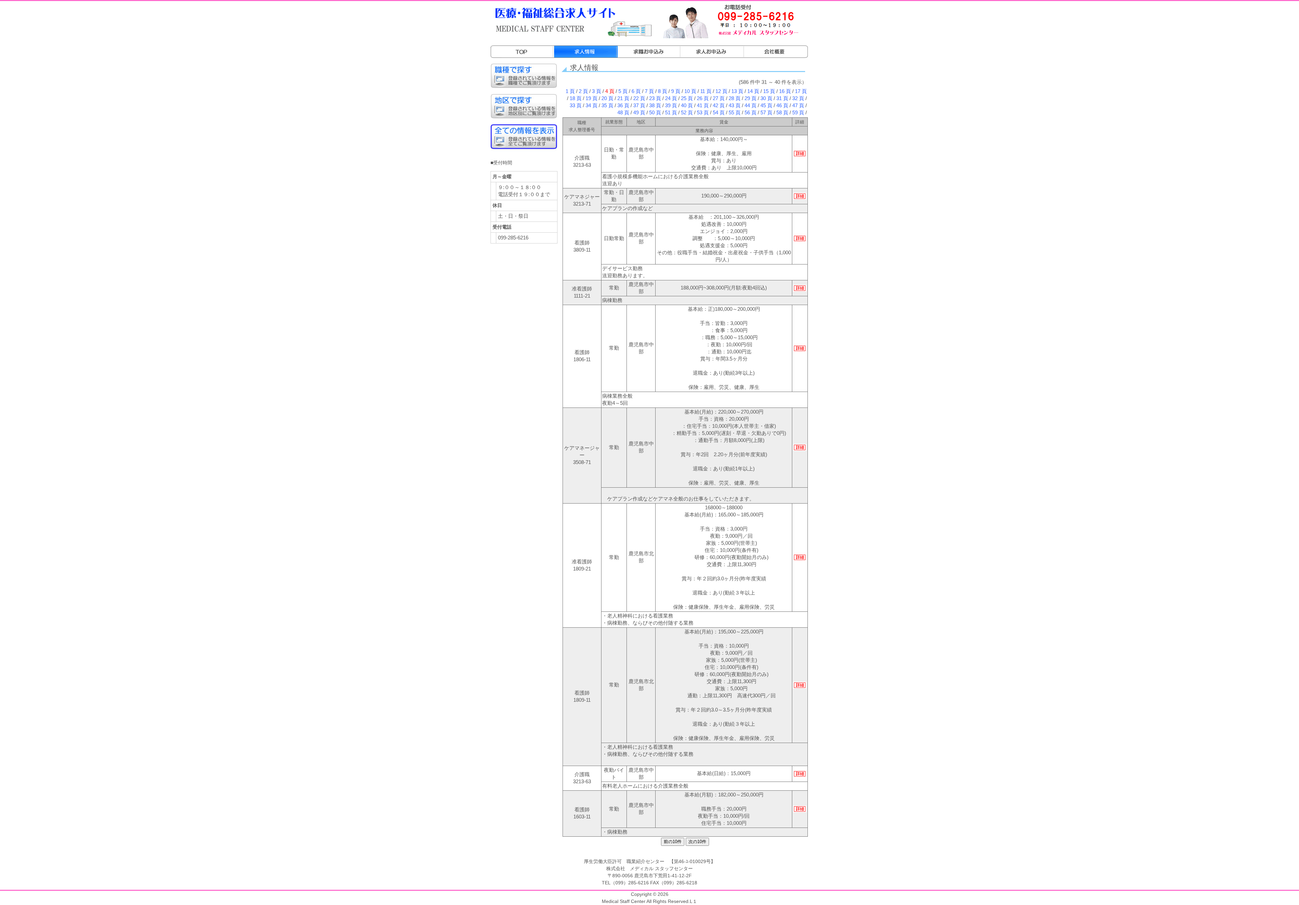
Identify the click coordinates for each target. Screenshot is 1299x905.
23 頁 (655, 98)
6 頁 (636, 91)
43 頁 (734, 105)
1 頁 (570, 91)
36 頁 (623, 105)
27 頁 (719, 98)
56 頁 (750, 112)
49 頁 (639, 112)
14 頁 (753, 91)
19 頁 (591, 98)
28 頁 (734, 98)
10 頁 (690, 91)
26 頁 (703, 98)
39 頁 (671, 105)
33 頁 (576, 105)
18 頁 (576, 98)
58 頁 (782, 112)
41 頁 (703, 105)
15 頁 (769, 91)
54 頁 (719, 112)
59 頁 (798, 112)
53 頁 (703, 112)
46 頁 (782, 105)
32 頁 (798, 98)
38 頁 (655, 105)
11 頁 (705, 91)
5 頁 (623, 91)
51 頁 (671, 112)
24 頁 (671, 98)
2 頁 (583, 91)
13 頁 (737, 91)
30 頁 (766, 98)
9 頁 (675, 91)
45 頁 (766, 105)
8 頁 (662, 91)
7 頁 (649, 91)
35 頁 (607, 105)
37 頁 (639, 105)
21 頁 (623, 98)
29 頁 (750, 98)
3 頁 (596, 91)
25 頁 (687, 98)
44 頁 (750, 105)
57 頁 (766, 112)
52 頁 (687, 112)
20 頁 (607, 98)
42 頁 (719, 105)
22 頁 (639, 98)
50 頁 (655, 112)
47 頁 (798, 105)
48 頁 (623, 112)
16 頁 (785, 91)
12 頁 (721, 91)
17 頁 (801, 91)
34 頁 (591, 105)
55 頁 (734, 112)
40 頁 (687, 105)
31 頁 (782, 98)
